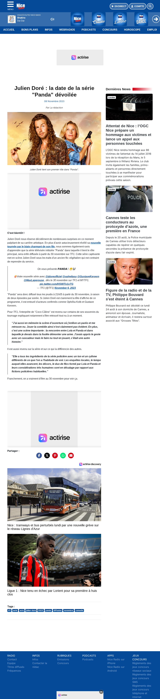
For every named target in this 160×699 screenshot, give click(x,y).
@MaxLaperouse (34, 280)
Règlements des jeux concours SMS (141, 678)
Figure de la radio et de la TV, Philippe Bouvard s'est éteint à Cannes (128, 294)
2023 (40, 610)
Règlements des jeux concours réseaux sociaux (141, 667)
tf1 (9, 610)
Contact (12, 659)
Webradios (67, 29)
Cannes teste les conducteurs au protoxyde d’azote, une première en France (126, 224)
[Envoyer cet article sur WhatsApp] (62, 456)
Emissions (63, 659)
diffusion (57, 610)
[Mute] (52, 19)
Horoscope (132, 29)
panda (48, 610)
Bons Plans (29, 29)
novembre (68, 610)
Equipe (11, 663)
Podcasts (89, 29)
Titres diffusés (15, 666)
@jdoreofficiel (53, 276)
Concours (109, 29)
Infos (48, 29)
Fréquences (14, 670)
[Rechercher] (150, 6)
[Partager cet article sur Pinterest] (54, 456)
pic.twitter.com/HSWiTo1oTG (56, 284)
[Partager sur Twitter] (46, 456)
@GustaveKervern (88, 276)
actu (22, 610)
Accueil (9, 29)
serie (15, 610)
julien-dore (31, 610)
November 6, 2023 (65, 288)
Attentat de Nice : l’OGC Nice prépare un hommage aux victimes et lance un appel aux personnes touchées (128, 135)
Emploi (152, 29)
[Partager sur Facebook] (38, 456)
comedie (79, 610)
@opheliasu (69, 276)
